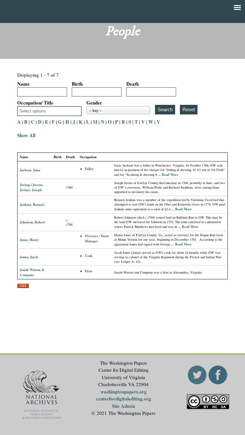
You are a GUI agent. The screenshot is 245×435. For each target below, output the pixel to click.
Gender (94, 102)
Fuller (89, 168)
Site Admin (123, 405)
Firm (88, 271)
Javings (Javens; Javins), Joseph (31, 187)
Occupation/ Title (35, 102)
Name (23, 83)
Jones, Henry (29, 239)
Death (132, 83)
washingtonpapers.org (123, 391)
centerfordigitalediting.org (123, 398)
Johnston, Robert (32, 222)
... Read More (168, 174)
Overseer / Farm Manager (97, 238)
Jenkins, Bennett (32, 204)
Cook (89, 255)
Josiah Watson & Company (32, 272)
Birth (77, 83)
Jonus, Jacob (29, 257)
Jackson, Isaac (30, 170)
